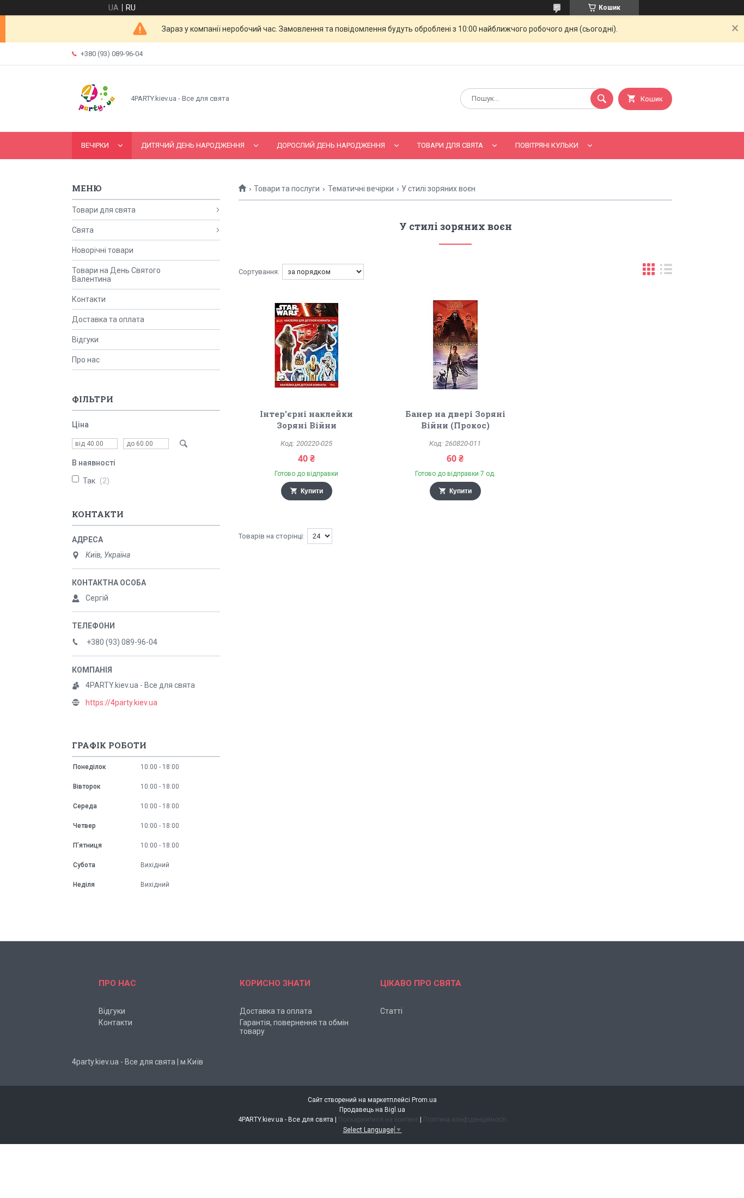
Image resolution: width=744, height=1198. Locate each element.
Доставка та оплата (108, 319)
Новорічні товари (102, 250)
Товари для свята (450, 145)
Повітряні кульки (546, 145)
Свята (83, 230)
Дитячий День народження (193, 145)
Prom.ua (424, 1100)
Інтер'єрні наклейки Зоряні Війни (306, 419)
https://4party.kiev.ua (121, 702)
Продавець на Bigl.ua (372, 1110)
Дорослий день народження (331, 145)
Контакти (89, 299)
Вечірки (95, 145)
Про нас (86, 359)
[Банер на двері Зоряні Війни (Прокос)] (455, 345)
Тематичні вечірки (361, 188)
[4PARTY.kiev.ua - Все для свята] (95, 118)
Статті (391, 1011)
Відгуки (85, 339)
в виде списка (666, 271)
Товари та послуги (287, 188)
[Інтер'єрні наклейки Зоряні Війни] (306, 345)
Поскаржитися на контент (378, 1119)
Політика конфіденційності (465, 1119)
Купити (312, 491)
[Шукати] (601, 98)
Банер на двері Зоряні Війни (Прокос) (455, 419)
